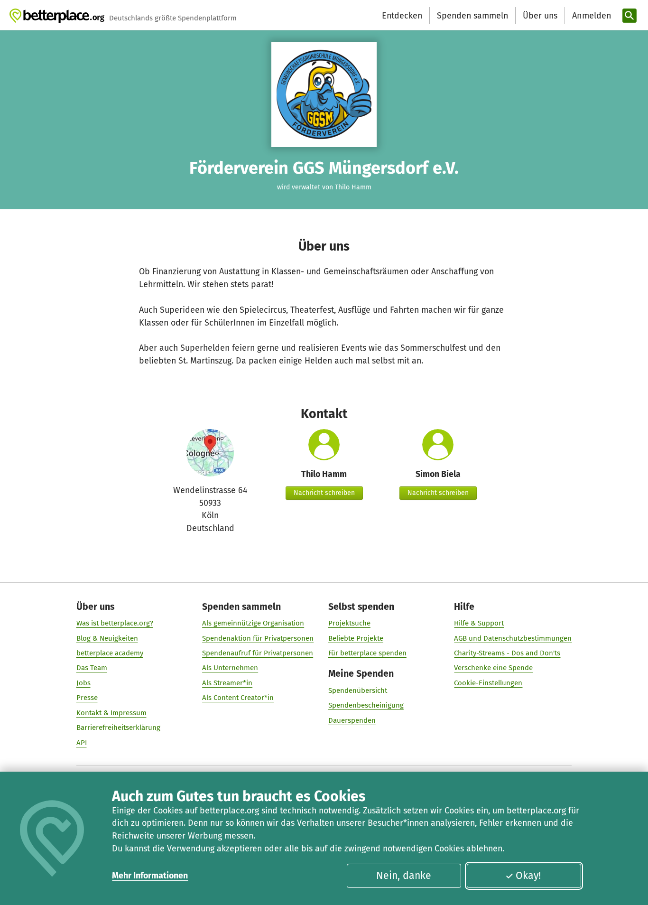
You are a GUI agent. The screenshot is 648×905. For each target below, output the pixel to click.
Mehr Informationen (150, 875)
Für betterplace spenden (367, 653)
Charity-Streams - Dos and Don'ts (507, 653)
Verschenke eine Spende (493, 667)
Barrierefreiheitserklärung (118, 727)
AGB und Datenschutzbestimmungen (513, 638)
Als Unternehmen (230, 667)
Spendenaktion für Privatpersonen (258, 638)
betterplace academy (109, 653)
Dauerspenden (352, 720)
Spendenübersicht (357, 690)
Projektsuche (349, 623)
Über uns (540, 15)
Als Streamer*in (227, 683)
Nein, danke (403, 875)
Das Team (91, 667)
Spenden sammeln (472, 15)
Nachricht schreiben (324, 493)
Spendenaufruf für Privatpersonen (257, 653)
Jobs (83, 683)
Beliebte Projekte (355, 638)
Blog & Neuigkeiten (107, 638)
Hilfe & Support (479, 623)
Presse (87, 697)
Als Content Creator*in (238, 697)
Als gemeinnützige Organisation (253, 623)
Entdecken (402, 15)
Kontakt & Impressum (111, 713)
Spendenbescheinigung (366, 705)
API (81, 742)
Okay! (528, 875)
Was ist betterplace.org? (114, 623)
